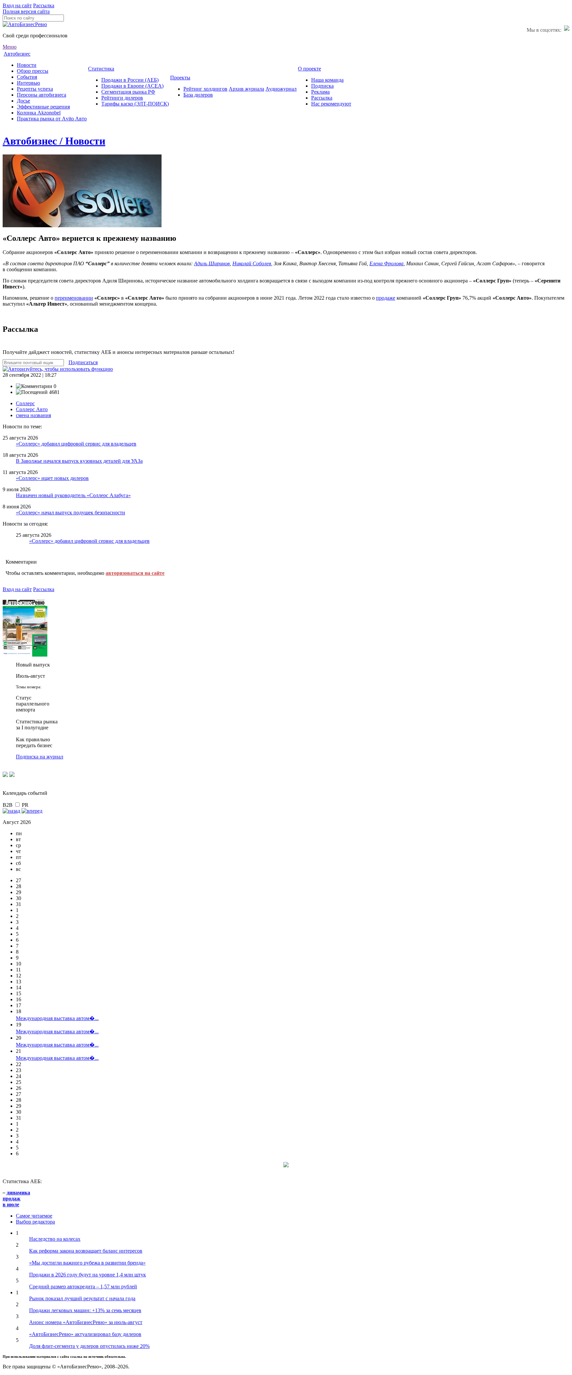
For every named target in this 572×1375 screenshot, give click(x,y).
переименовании (74, 298)
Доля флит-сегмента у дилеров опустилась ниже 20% (89, 1346)
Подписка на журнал (39, 756)
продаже (385, 298)
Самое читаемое (34, 1216)
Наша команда (327, 80)
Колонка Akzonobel (39, 112)
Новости (26, 65)
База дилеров (198, 95)
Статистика (101, 68)
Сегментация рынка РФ (128, 92)
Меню (10, 47)
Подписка (322, 86)
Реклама (320, 92)
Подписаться (83, 362)
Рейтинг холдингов (205, 89)
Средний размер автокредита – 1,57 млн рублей (83, 1286)
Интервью (28, 83)
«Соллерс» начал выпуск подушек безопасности (70, 512)
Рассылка (43, 5)
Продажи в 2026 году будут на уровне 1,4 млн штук (87, 1274)
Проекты (180, 77)
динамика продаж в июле (16, 1198)
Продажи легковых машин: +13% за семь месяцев (85, 1310)
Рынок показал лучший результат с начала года (82, 1298)
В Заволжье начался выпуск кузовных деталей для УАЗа (79, 461)
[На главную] (25, 24)
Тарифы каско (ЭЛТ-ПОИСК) (135, 104)
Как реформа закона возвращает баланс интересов (85, 1251)
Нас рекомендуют (331, 104)
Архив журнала (246, 89)
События (27, 77)
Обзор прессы (32, 71)
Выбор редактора (35, 1222)
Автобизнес (17, 54)
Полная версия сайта (26, 11)
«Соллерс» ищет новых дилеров (52, 478)
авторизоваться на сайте (135, 573)
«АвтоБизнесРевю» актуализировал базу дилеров (85, 1334)
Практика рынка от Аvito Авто (52, 118)
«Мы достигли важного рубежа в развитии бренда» (87, 1263)
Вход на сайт (17, 5)
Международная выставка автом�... (57, 1018)
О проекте (309, 68)
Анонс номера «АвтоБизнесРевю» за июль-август (85, 1322)
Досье (23, 101)
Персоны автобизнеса (41, 95)
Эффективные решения (43, 106)
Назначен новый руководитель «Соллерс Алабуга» (73, 495)
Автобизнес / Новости (54, 141)
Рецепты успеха (35, 89)
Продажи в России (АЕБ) (130, 80)
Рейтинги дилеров (122, 98)
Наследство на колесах (54, 1239)
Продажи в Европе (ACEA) (132, 86)
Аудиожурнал (281, 89)
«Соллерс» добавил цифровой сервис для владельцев (76, 444)
